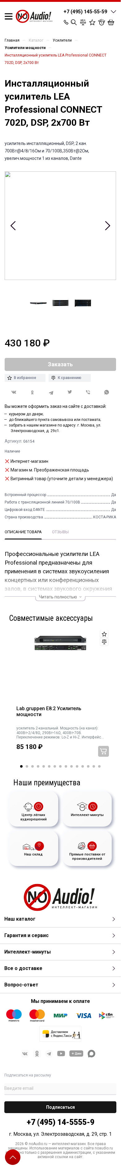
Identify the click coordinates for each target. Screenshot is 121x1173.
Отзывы (60, 532)
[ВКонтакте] (14, 392)
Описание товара (23, 532)
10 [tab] (71, 766)
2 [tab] (27, 766)
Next (107, 225)
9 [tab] (66, 766)
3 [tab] (32, 766)
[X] (69, 392)
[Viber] (88, 392)
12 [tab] (82, 766)
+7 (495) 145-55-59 (85, 12)
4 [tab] (38, 766)
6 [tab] (49, 766)
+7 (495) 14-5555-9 (60, 1122)
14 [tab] (94, 766)
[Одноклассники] (32, 392)
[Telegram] (51, 392)
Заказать (103, 751)
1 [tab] (21, 766)
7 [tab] (55, 766)
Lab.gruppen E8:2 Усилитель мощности (48, 711)
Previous (13, 225)
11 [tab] (77, 766)
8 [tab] (60, 766)
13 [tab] (88, 766)
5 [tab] (43, 766)
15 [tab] (99, 766)
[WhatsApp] (106, 392)
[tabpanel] (60, 697)
